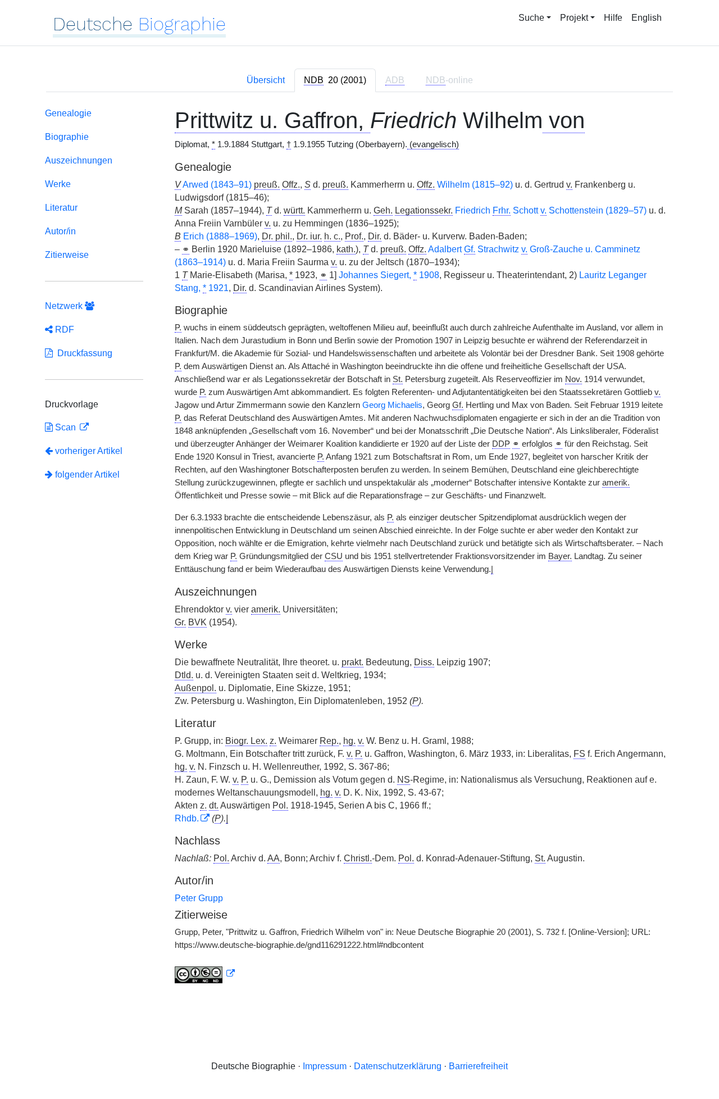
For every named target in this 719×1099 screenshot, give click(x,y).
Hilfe (613, 17)
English (646, 17)
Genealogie (68, 113)
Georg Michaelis (392, 405)
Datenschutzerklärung (398, 1066)
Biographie (67, 137)
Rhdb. (187, 818)
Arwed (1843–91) (217, 184)
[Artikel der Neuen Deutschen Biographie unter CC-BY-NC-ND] (205, 973)
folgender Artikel (86, 474)
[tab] (335, 80)
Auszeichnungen (78, 160)
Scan (65, 427)
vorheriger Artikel (88, 451)
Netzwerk (65, 306)
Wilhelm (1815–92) (475, 184)
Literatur (61, 207)
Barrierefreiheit (478, 1066)
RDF (63, 329)
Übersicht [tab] (266, 80)
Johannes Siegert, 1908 (389, 275)
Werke (58, 184)
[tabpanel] (359, 548)
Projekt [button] (574, 17)
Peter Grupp (199, 898)
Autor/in (60, 231)
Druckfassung (82, 353)
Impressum (325, 1066)
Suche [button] (531, 17)
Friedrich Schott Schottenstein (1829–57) (551, 210)
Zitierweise (67, 255)
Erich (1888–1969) (220, 236)
